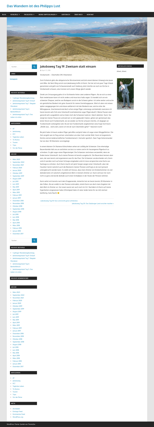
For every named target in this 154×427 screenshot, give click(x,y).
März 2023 (16, 159)
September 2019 (18, 176)
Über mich (78, 14)
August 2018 (17, 212)
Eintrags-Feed (17, 411)
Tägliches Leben (18, 137)
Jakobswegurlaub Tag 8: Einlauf (24, 101)
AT (13, 129)
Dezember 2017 (18, 234)
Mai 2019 (16, 187)
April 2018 (16, 223)
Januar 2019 (17, 198)
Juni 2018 (16, 217)
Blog (4, 14)
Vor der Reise (17, 148)
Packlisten (28, 14)
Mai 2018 (16, 220)
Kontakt (90, 14)
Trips (14, 145)
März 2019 (16, 192)
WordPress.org (18, 417)
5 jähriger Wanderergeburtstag (23, 98)
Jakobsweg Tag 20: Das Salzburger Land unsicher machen (92, 203)
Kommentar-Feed (19, 414)
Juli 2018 (15, 214)
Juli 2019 (15, 181)
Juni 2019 (16, 184)
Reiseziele (14, 14)
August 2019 (17, 179)
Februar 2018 (17, 228)
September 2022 (18, 162)
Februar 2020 (17, 168)
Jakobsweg (16, 131)
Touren (15, 142)
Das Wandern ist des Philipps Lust (33, 6)
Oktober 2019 (17, 173)
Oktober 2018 (17, 206)
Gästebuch (65, 14)
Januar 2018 (17, 231)
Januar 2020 (17, 170)
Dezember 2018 (18, 201)
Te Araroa (16, 140)
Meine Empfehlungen (47, 14)
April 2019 (16, 190)
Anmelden (16, 409)
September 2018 (18, 209)
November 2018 (18, 203)
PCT (14, 134)
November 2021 (18, 165)
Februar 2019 (17, 195)
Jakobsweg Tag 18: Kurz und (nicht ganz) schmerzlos (59, 201)
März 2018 (16, 225)
